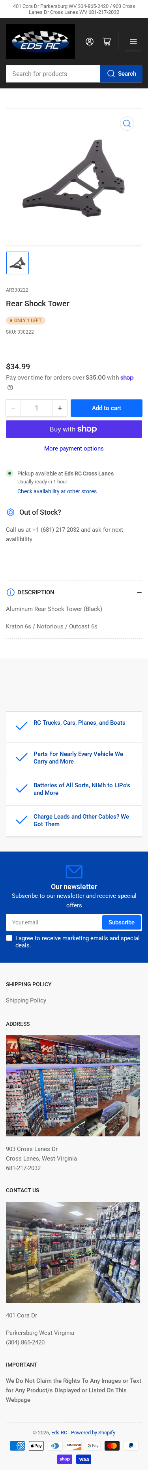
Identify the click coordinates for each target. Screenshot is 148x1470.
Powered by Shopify (93, 1433)
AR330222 (17, 290)
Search (127, 73)
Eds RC (59, 1433)
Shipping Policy (26, 1000)
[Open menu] (133, 41)
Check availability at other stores (57, 491)
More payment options (74, 448)
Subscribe (122, 922)
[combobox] (74, 73)
